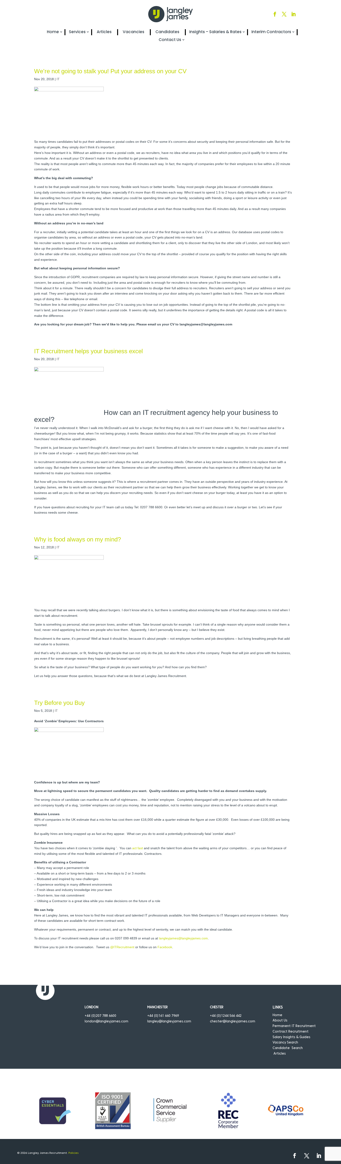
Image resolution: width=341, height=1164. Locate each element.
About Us (280, 1020)
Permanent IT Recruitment (294, 1026)
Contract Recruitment (291, 1031)
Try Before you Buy (59, 702)
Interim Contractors (271, 32)
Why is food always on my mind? (77, 539)
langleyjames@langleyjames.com (183, 938)
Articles (104, 32)
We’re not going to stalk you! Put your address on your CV (110, 71)
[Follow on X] (284, 14)
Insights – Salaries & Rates (215, 32)
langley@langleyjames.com (169, 1021)
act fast (137, 848)
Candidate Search (288, 1048)
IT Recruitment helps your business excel (88, 351)
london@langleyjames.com (106, 1021)
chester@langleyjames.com (232, 1021)
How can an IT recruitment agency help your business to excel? (156, 416)
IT (58, 79)
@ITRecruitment (122, 947)
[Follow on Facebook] (275, 14)
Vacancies (133, 32)
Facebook (165, 947)
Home (53, 32)
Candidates (167, 32)
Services (77, 32)
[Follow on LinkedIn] (293, 14)
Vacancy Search (285, 1042)
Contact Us (170, 39)
